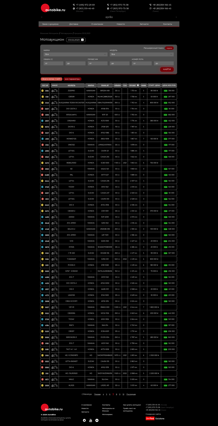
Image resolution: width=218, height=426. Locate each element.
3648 (47, 223)
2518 (47, 139)
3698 (47, 301)
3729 (47, 187)
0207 (47, 109)
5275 (47, 211)
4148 (47, 229)
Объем (117, 85)
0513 (47, 199)
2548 (47, 241)
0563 (47, 169)
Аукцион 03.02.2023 (82, 33)
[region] (108, 236)
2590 (47, 151)
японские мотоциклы (56, 418)
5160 (47, 355)
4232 (47, 283)
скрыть (169, 48)
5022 (47, 313)
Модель (71, 85)
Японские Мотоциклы (49, 33)
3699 (47, 235)
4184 (47, 325)
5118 (46, 97)
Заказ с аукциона (50, 24)
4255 (47, 217)
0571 (47, 379)
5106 (47, 259)
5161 (46, 373)
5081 (47, 349)
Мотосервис (107, 414)
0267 (47, 193)
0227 (47, 133)
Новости (121, 24)
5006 (47, 337)
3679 (47, 247)
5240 (47, 205)
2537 (47, 289)
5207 (47, 307)
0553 (47, 361)
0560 (47, 367)
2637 (47, 121)
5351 (47, 265)
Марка (91, 85)
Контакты (167, 24)
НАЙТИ (167, 69)
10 (123, 394)
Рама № (105, 85)
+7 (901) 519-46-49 (153, 405)
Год (125, 85)
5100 (47, 253)
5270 (47, 163)
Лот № (45, 85)
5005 (47, 271)
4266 (47, 277)
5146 (47, 103)
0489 (47, 175)
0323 (47, 157)
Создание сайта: (153, 414)
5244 (47, 181)
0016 (47, 115)
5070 (47, 127)
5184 (47, 91)
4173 (47, 295)
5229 (47, 331)
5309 (47, 385)
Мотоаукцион (66, 33)
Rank (143, 85)
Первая (97, 394)
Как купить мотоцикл (132, 405)
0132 (47, 145)
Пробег (132, 85)
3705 (47, 319)
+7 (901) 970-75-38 (153, 407)
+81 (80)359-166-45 (153, 410)
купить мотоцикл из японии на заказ (56, 419)
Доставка (73, 24)
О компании (97, 24)
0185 (47, 343)
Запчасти (144, 24)
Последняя (131, 394)
